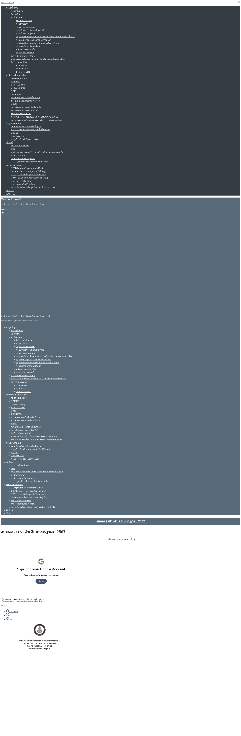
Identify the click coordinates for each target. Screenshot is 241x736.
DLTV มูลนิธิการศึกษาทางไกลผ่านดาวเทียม (30, 162)
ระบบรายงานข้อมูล (14, 165)
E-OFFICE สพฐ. (18, 85)
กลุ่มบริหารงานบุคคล (25, 33)
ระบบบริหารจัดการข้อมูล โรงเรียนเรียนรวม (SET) (33, 187)
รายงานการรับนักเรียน (21, 181)
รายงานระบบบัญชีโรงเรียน (23, 184)
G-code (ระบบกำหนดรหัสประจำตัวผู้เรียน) (29, 178)
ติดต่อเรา (10, 191)
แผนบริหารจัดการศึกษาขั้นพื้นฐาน (26, 126)
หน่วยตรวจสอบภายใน (26, 49)
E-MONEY (15, 81)
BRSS (14, 104)
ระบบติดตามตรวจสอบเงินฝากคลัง (26, 107)
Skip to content (7, 3)
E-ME (13, 91)
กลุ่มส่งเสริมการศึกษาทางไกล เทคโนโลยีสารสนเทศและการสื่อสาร (45, 37)
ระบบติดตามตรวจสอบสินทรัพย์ (24, 110)
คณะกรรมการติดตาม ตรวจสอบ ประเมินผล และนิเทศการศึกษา (38, 59)
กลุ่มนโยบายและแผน (25, 27)
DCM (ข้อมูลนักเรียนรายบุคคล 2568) (27, 168)
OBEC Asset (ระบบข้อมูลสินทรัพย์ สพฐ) (28, 171)
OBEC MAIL (16, 94)
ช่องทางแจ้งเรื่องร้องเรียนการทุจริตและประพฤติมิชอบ (34, 117)
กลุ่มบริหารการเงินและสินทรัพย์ (30, 30)
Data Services (17, 136)
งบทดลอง (126, 539)
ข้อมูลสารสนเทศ (13, 123)
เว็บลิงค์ (9, 143)
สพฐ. (13, 149)
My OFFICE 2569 (19, 78)
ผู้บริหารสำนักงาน (24, 21)
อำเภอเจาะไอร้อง (23, 72)
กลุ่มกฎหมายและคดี (25, 53)
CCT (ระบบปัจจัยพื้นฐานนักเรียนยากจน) (28, 174)
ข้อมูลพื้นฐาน (12, 8)
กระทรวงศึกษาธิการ (20, 146)
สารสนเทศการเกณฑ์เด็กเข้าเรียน (25, 101)
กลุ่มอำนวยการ (22, 24)
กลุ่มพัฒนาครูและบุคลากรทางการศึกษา (33, 40)
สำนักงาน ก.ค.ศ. (18, 155)
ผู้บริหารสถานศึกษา (19, 62)
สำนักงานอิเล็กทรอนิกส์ (16, 75)
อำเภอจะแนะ (22, 69)
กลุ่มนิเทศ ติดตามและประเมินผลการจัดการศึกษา (37, 43)
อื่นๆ (133, 539)
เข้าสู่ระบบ (10, 194)
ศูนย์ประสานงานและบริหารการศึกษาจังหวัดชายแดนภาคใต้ (37, 152)
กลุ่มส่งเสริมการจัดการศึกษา (28, 46)
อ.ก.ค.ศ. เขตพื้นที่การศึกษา (23, 56)
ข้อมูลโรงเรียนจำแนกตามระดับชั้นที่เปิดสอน (30, 130)
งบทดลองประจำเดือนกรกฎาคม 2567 (120, 521)
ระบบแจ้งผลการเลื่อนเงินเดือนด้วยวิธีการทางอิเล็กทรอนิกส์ (36, 120)
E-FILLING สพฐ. (18, 88)
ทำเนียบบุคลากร (18, 17)
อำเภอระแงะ (21, 65)
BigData (14, 133)
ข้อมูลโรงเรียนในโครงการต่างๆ (25, 139)
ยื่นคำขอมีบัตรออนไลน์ (21, 114)
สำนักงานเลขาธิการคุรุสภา (23, 159)
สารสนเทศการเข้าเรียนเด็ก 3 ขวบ (25, 98)
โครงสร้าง (15, 14)
